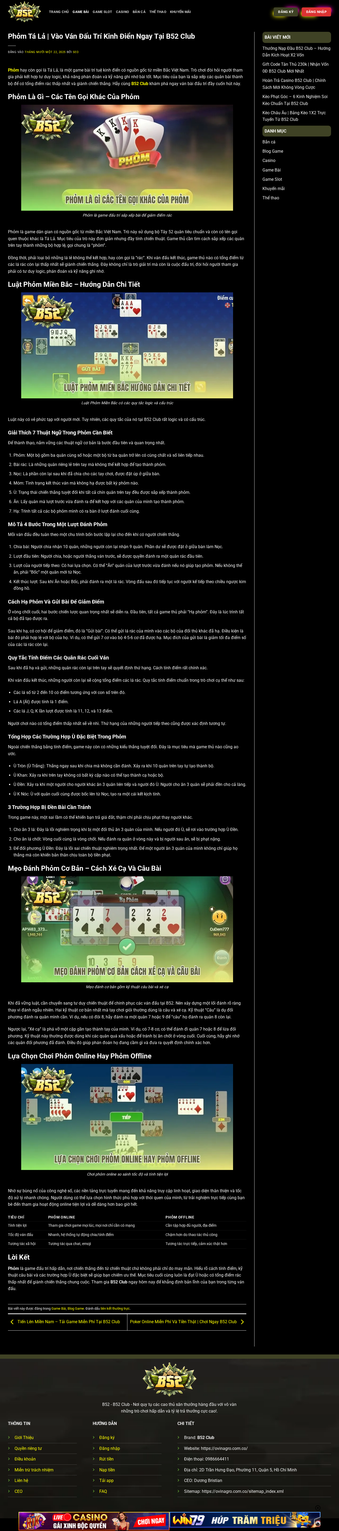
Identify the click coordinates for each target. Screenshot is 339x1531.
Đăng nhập (109, 1448)
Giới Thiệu (24, 1437)
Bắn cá (139, 12)
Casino (122, 12)
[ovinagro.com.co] (24, 12)
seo (76, 52)
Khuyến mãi (180, 12)
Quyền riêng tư (28, 1448)
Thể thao (157, 12)
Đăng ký (107, 1437)
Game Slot (102, 12)
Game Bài (81, 12)
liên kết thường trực (115, 1308)
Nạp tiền (107, 1469)
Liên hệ (21, 1480)
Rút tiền (106, 1459)
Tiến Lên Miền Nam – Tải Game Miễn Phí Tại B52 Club (68, 1322)
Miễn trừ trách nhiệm (34, 1469)
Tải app (106, 1480)
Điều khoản (25, 1459)
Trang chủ (59, 12)
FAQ (103, 1491)
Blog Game (76, 1308)
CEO (19, 1491)
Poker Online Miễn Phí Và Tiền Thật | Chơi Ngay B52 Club (184, 1322)
